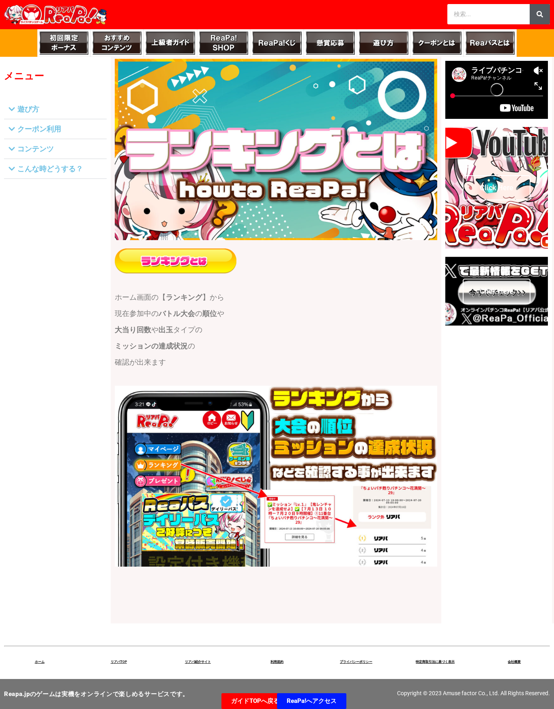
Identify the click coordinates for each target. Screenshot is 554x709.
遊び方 (28, 109)
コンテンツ (35, 148)
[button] (55, 109)
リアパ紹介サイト (198, 662)
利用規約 (277, 662)
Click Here (496, 187)
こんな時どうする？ (50, 168)
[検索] (540, 14)
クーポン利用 (39, 129)
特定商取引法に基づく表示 (435, 662)
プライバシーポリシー (356, 662)
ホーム (40, 662)
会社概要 (514, 662)
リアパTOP (119, 662)
